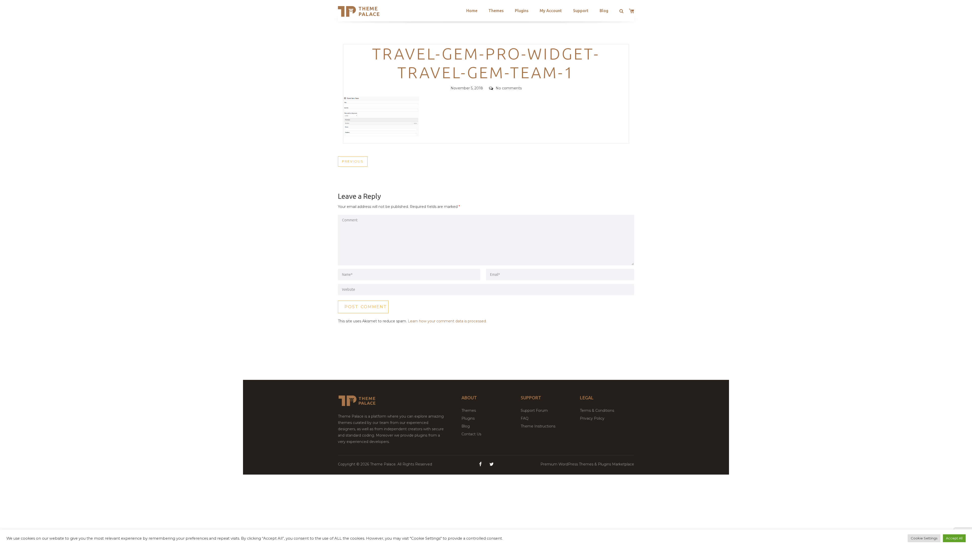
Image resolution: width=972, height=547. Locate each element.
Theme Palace (369, 11)
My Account (551, 10)
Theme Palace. (383, 464)
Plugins (522, 10)
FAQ (525, 418)
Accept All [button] (954, 538)
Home (471, 10)
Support (581, 10)
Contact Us (471, 434)
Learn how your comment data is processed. (447, 321)
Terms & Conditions (597, 410)
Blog (604, 10)
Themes (496, 10)
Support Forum (534, 410)
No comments (509, 88)
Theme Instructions (538, 426)
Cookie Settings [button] (924, 538)
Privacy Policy (592, 418)
